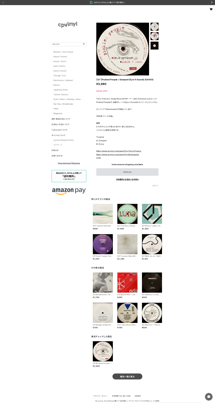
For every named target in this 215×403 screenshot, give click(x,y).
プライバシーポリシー (100, 396)
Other (56, 109)
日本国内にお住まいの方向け (127, 179)
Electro (57, 85)
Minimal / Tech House (63, 52)
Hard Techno (59, 66)
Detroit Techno (60, 57)
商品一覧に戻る (127, 376)
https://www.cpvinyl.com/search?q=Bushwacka (117, 154)
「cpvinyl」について (59, 130)
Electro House (60, 71)
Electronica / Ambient (63, 80)
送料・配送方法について (61, 119)
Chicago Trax (60, 75)
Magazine (58, 113)
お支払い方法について (60, 124)
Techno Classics (61, 94)
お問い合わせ (57, 156)
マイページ (58, 145)
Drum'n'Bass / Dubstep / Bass (67, 99)
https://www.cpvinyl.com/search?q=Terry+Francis (118, 151)
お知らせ (55, 150)
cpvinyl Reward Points (64, 140)
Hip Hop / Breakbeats (63, 104)
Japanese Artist (61, 90)
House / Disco (60, 61)
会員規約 (138, 396)
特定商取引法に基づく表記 (121, 396)
